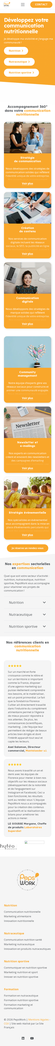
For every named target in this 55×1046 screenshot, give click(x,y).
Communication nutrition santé (23, 939)
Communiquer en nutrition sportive (25, 967)
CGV (6, 1023)
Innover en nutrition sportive (21, 976)
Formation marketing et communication (18, 1006)
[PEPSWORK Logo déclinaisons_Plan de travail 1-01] (6, 4)
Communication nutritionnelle (22, 911)
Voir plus (27, 183)
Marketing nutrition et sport (21, 972)
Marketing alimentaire (17, 916)
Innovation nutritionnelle (19, 921)
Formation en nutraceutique (21, 995)
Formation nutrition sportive (21, 1000)
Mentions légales (38, 1019)
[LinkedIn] (23, 1038)
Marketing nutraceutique (19, 944)
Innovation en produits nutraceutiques (27, 949)
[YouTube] (32, 1038)
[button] (23, 4)
